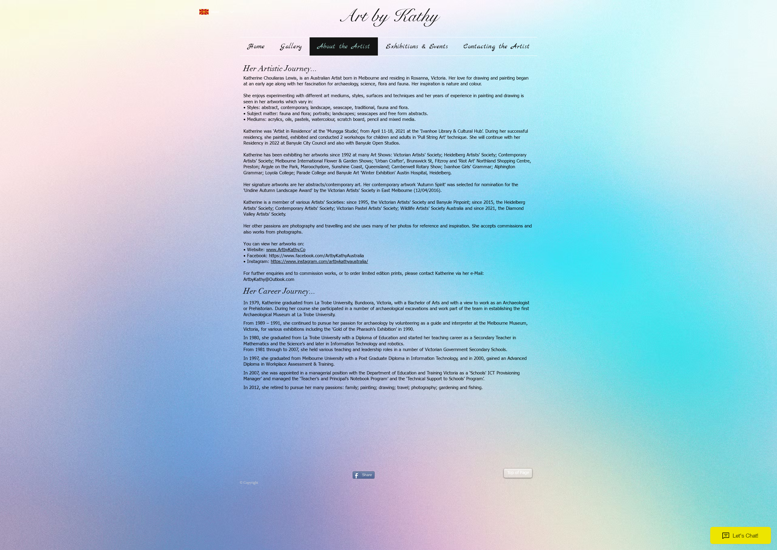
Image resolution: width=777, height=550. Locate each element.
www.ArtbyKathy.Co (285, 250)
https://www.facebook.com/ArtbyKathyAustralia (316, 256)
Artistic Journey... (286, 68)
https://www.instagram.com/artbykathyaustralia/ (319, 261)
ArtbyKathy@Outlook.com (268, 279)
